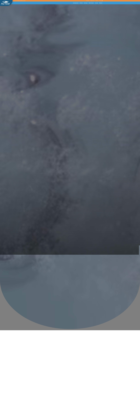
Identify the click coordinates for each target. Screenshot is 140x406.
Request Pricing (92, 0)
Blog (100, 0)
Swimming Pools (75, 3)
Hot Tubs (81, 3)
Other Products (91, 3)
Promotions (87, 0)
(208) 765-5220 (22, 0)
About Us (100, 3)
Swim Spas (85, 3)
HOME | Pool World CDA (5, 3)
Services (96, 3)
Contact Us (97, 0)
